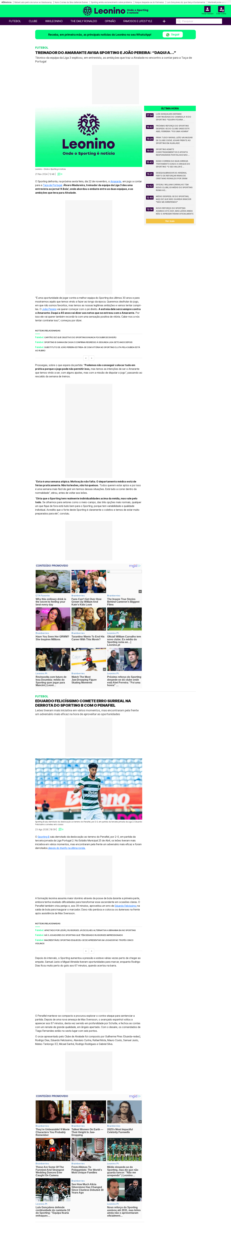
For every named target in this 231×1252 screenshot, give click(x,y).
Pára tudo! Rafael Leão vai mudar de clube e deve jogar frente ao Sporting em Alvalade (174, 140)
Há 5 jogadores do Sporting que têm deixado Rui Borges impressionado (83, 935)
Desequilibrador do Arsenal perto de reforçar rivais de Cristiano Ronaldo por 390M (171, 176)
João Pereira (49, 309)
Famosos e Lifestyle (137, 21)
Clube (33, 21)
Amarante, (116, 181)
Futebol (15, 21)
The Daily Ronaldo (83, 21)
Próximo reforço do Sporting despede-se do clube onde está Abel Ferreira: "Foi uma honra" (173, 129)
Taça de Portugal (52, 185)
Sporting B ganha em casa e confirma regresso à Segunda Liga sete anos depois (88, 342)
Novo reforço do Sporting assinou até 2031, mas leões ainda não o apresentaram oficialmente (174, 211)
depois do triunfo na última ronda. (66, 847)
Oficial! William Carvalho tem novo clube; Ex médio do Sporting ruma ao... (174, 187)
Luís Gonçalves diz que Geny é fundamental (186, 2)
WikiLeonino (54, 21)
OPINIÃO (110, 21)
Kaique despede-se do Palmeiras (149, 2)
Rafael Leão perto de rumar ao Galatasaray (33, 2)
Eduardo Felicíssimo (126, 905)
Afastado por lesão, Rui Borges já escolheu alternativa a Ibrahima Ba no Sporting (90, 930)
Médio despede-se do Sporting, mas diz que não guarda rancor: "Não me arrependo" (174, 199)
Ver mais (170, 221)
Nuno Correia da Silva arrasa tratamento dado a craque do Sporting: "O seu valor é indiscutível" (173, 164)
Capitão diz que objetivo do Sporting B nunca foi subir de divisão (80, 337)
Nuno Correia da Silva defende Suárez (71, 2)
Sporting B (44, 836)
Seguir (175, 34)
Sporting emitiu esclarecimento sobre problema (111, 2)
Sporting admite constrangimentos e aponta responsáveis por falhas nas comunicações (172, 152)
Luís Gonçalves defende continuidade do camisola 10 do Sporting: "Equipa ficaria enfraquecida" (174, 117)
